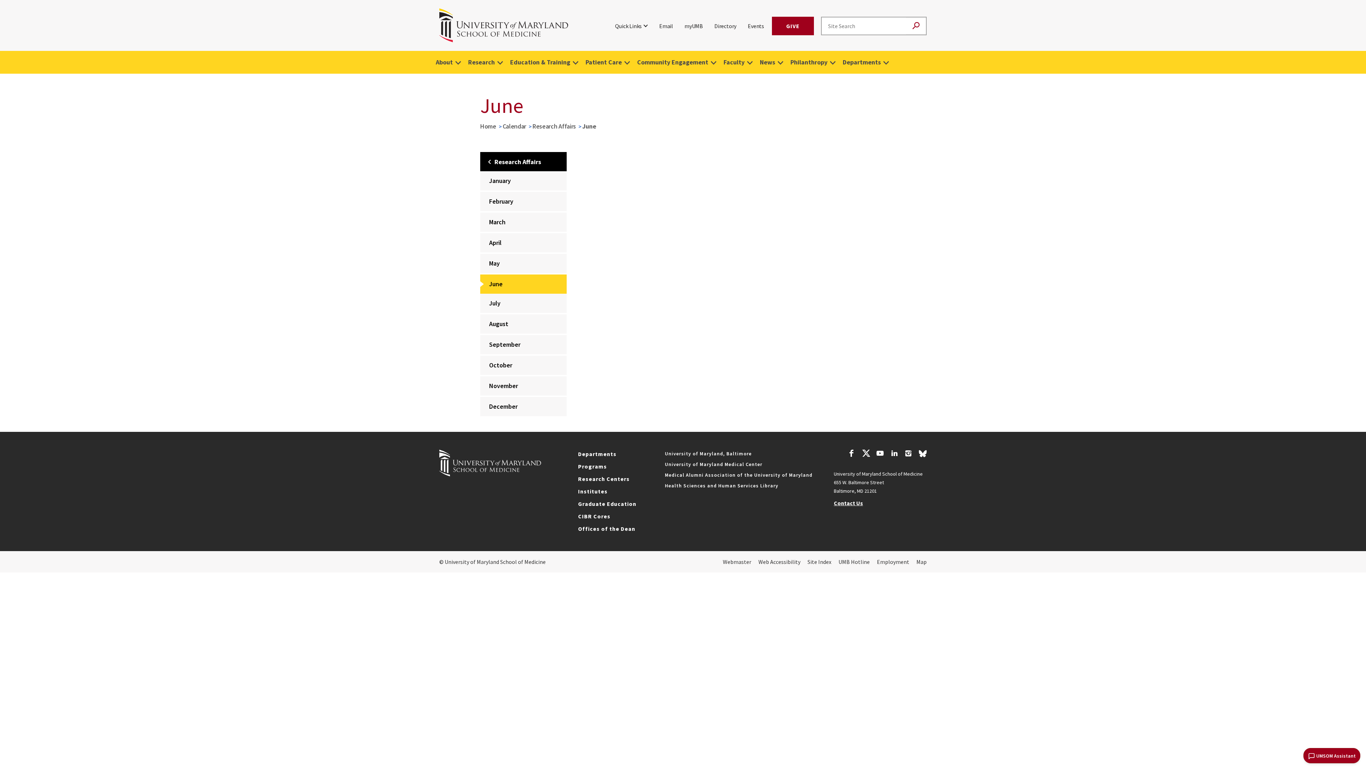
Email (666, 26)
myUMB (693, 26)
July (495, 303)
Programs (592, 466)
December (503, 406)
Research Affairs (554, 126)
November (503, 386)
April (495, 243)
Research (481, 62)
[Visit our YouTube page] (880, 454)
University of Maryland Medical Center (713, 464)
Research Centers (604, 478)
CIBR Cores (594, 516)
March (497, 222)
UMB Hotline (854, 561)
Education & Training (540, 62)
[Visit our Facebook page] (851, 454)
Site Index (819, 561)
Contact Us (848, 503)
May (494, 263)
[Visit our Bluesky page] (923, 455)
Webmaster (737, 561)
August (498, 324)
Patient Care (604, 62)
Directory (725, 26)
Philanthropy (808, 62)
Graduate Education (607, 503)
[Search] (916, 26)
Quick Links (628, 26)
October (500, 365)
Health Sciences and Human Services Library (721, 485)
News (767, 62)
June (496, 284)
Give (793, 26)
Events (756, 26)
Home (488, 126)
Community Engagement (672, 62)
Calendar (514, 126)
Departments (862, 62)
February (501, 201)
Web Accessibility (779, 561)
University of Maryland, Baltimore (708, 453)
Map (921, 561)
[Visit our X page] (865, 454)
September (504, 344)
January (500, 181)
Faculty (734, 62)
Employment (893, 561)
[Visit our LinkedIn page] (894, 454)
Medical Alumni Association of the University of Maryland (738, 475)
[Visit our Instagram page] (908, 454)
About (444, 62)
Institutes (593, 491)
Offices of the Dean (606, 528)
